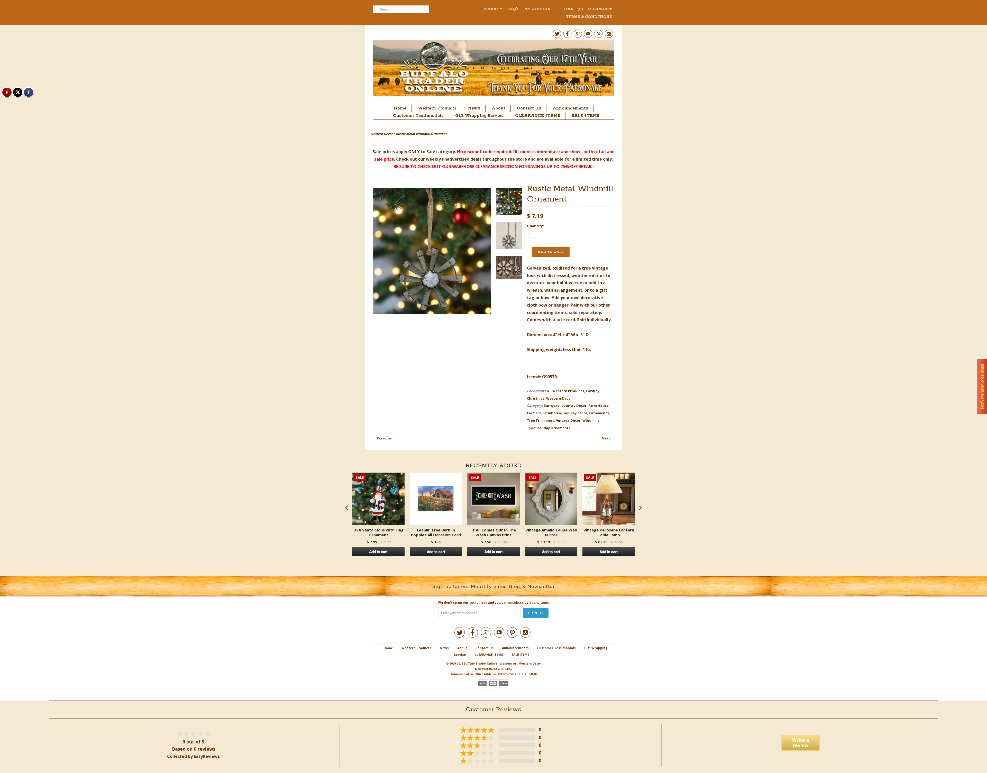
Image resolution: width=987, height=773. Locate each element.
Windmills (590, 420)
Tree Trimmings (540, 420)
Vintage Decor (568, 420)
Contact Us (529, 108)
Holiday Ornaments (553, 428)
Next (606, 438)
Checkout (600, 9)
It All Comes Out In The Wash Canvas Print (493, 533)
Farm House (598, 405)
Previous (384, 438)
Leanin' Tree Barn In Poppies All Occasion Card (436, 533)
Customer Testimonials (418, 115)
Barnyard (552, 405)
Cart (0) (573, 9)
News (474, 108)
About (498, 108)
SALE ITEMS (585, 115)
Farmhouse (552, 413)
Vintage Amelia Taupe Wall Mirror (551, 533)
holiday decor (575, 413)
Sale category (440, 151)
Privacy (492, 9)
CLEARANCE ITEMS (537, 115)
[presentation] (346, 507)
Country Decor (574, 405)
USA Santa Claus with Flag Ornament (378, 533)
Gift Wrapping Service (479, 115)
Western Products (437, 108)
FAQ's (513, 9)
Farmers (534, 413)
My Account (538, 9)
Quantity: (535, 226)
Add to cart (378, 552)
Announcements (570, 108)
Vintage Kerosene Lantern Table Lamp (608, 533)
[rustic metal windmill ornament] (509, 203)
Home (400, 108)
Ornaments (599, 413)
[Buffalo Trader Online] (493, 69)
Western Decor (559, 398)
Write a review (800, 742)
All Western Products (565, 391)
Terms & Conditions (589, 17)
